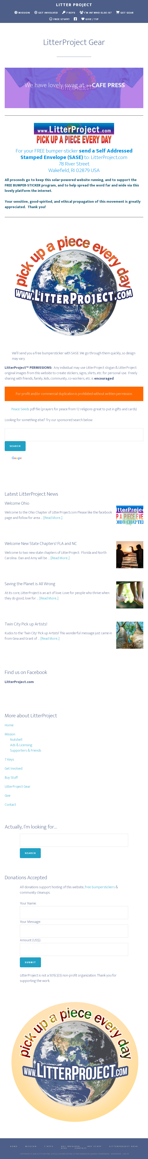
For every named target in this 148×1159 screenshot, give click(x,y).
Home (9, 725)
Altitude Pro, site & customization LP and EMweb (62, 1154)
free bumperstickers (100, 887)
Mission (10, 734)
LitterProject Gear (18, 787)
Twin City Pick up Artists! (26, 624)
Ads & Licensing (21, 745)
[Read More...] (52, 518)
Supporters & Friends (25, 750)
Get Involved (13, 769)
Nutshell (16, 740)
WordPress (116, 1154)
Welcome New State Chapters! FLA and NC (41, 543)
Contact (10, 805)
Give (7, 796)
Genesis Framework (100, 1154)
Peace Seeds (20, 409)
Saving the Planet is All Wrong (30, 584)
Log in (126, 1154)
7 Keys (9, 759)
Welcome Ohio (17, 503)
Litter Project (74, 4)
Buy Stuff (11, 778)
